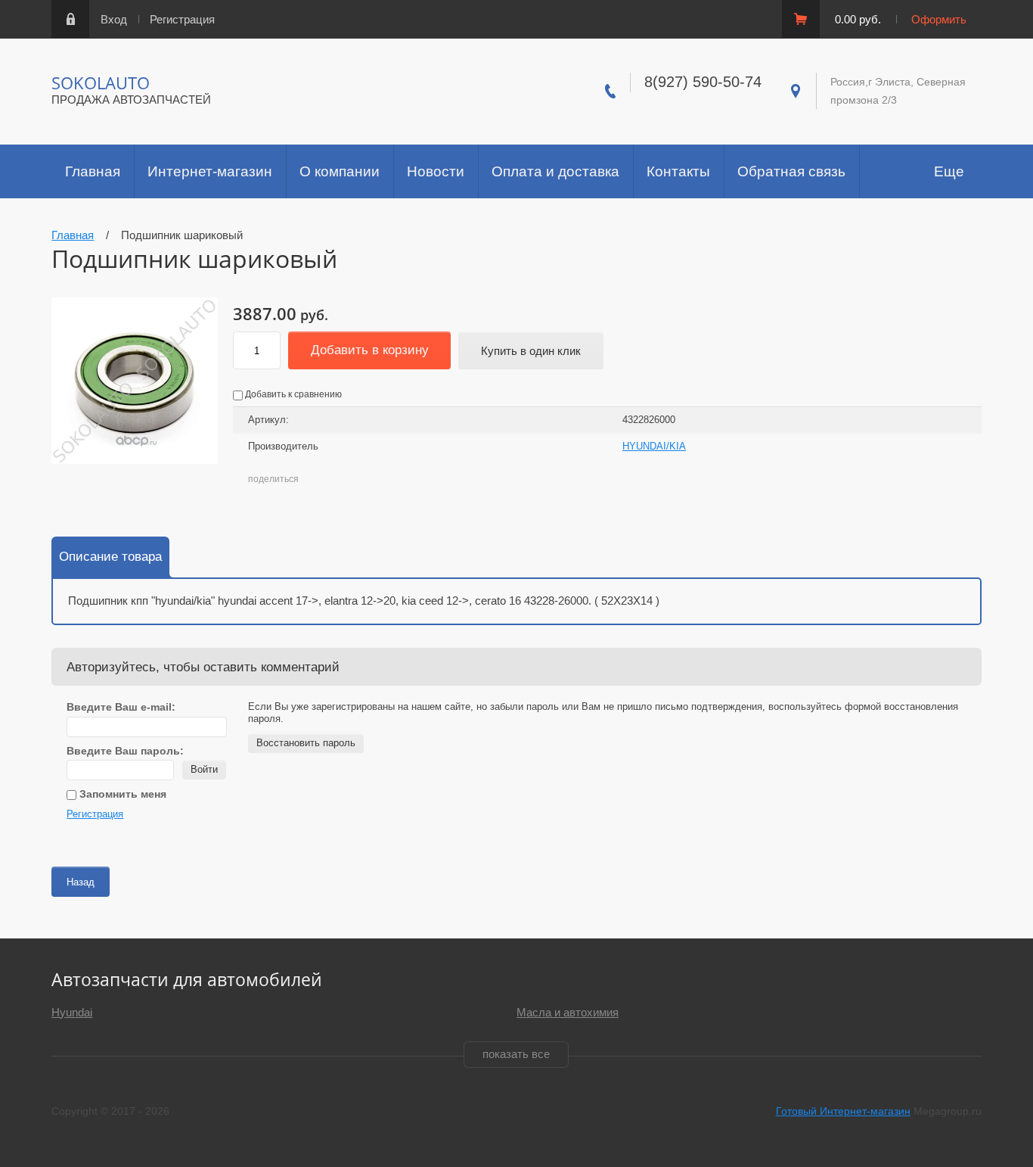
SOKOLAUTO (100, 82)
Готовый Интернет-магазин (843, 1111)
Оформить (938, 19)
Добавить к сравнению (292, 394)
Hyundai (71, 1012)
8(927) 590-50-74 (703, 81)
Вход (114, 19)
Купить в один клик (531, 350)
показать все (516, 1053)
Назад (81, 882)
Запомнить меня (121, 794)
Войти (204, 769)
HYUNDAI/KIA (654, 446)
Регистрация (182, 19)
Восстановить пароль (305, 742)
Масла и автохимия (567, 1012)
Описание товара (110, 556)
